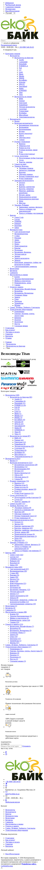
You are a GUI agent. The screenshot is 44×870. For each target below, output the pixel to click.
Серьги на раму (20, 164)
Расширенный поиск (9, 45)
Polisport (17, 223)
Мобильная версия (12, 802)
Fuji (20, 68)
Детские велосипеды (27, 107)
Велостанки (14, 268)
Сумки (17, 236)
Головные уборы (20, 295)
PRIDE (21, 78)
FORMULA (23, 66)
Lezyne (17, 219)
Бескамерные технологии (29, 125)
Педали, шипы (24, 195)
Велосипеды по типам (23, 97)
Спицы (21, 140)
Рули (21, 152)
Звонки (17, 256)
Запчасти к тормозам (27, 170)
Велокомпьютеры (21, 234)
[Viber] (6, 786)
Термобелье (18, 303)
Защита (17, 297)
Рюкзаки (17, 238)
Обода (21, 135)
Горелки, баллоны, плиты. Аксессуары (26, 651)
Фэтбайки (23, 113)
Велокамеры (24, 127)
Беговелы (13, 271)
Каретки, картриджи (27, 187)
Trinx (21, 95)
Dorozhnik (23, 64)
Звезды (21, 185)
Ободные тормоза (26, 174)
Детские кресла (20, 254)
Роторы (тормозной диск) (29, 176)
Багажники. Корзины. (22, 252)
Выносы (22, 144)
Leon (21, 72)
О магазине (9, 328)
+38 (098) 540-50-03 (26, 47)
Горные (22, 101)
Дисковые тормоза (26, 168)
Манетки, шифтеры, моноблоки (26, 192)
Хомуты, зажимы (25, 162)
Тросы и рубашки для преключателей (27, 210)
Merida (21, 76)
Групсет (22, 183)
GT (20, 70)
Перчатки (18, 301)
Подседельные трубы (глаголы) (31, 158)
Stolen (21, 88)
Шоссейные (23, 115)
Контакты (9, 336)
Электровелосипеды (27, 117)
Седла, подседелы (21, 156)
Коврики (17, 318)
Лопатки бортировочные (24, 279)
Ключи (17, 277)
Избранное (9, 3)
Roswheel (18, 226)
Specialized (23, 86)
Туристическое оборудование (21, 309)
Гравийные (23, 105)
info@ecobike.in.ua (12, 794)
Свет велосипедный (22, 232)
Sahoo (16, 228)
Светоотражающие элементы (25, 266)
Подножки (18, 250)
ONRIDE (17, 221)
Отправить (26, 746)
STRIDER (23, 90)
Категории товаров (12, 54)
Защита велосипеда (21, 258)
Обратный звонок (14, 5)
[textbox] (11, 40)
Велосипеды (15, 56)
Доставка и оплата (12, 332)
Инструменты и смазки (19, 275)
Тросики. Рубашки (21, 205)
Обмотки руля (24, 146)
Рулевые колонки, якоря (28, 150)
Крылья (17, 248)
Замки (16, 240)
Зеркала (17, 260)
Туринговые (23, 111)
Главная (8, 342)
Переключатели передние (29, 199)
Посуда (17, 324)
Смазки (17, 285)
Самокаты (14, 273)
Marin (21, 74)
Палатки (17, 320)
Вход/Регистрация (12, 11)
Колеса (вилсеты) (25, 133)
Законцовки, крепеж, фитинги (30, 207)
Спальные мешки (21, 326)
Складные (23, 109)
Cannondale (23, 62)
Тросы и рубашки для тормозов (31, 213)
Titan (21, 92)
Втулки (22, 131)
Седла (21, 160)
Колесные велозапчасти (23, 123)
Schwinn (22, 82)
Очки (16, 299)
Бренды (13, 215)
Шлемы (17, 305)
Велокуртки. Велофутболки (25, 289)
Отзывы (8, 338)
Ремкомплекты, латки (22, 283)
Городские (23, 103)
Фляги (16, 244)
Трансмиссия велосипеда (24, 180)
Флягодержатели (20, 246)
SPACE (22, 84)
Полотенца (18, 322)
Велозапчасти (15, 119)
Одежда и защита (16, 287)
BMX (21, 99)
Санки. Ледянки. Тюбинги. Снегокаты (25, 307)
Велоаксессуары (16, 230)
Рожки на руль (24, 148)
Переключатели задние (28, 197)
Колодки (22, 172)
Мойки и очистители (22, 281)
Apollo (21, 60)
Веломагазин (10, 9)
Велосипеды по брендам (23, 58)
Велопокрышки (25, 129)
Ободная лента (24, 137)
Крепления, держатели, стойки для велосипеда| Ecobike (27, 263)
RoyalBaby (23, 80)
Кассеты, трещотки (26, 189)
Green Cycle (18, 217)
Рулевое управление (22, 142)
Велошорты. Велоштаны (23, 293)
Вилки (17, 121)
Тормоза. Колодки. (21, 166)
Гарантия (9, 334)
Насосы (17, 242)
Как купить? (10, 330)
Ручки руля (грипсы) (27, 154)
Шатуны (22, 203)
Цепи (21, 201)
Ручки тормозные (25, 178)
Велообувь (18, 291)
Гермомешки (19, 311)
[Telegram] (6, 784)
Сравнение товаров (12, 7)
